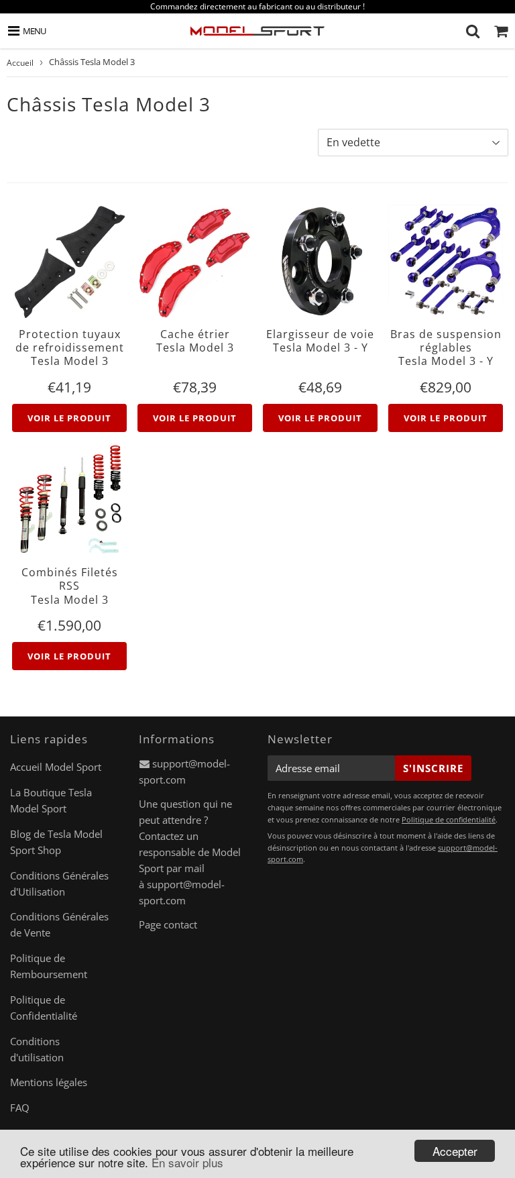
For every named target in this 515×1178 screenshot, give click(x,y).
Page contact (168, 924)
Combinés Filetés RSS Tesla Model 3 (69, 586)
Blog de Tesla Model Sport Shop (56, 842)
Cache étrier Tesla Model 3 (195, 341)
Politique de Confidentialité (43, 1007)
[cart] (501, 31)
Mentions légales (48, 1082)
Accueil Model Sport (55, 766)
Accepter (455, 1150)
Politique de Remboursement (48, 966)
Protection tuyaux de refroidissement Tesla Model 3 (69, 348)
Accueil (20, 62)
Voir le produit (69, 418)
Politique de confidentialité (449, 819)
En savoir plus (187, 1162)
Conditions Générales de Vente (59, 924)
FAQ (20, 1107)
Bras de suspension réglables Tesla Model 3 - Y (446, 348)
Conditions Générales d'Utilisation (59, 883)
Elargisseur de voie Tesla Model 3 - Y (320, 341)
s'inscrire (433, 768)
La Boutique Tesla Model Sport (51, 800)
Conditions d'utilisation (37, 1049)
